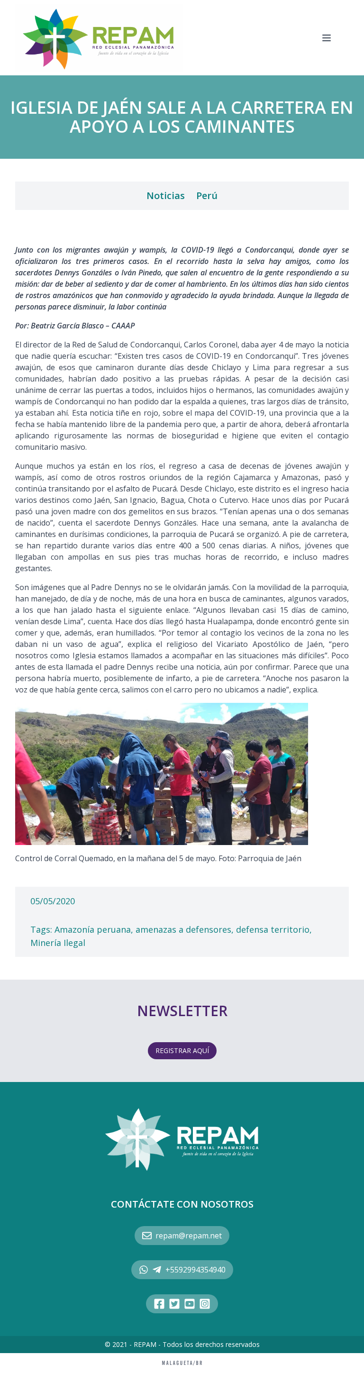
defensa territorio (272, 929)
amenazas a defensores (183, 929)
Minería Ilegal (57, 942)
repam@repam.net (188, 1235)
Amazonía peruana (93, 929)
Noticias (165, 195)
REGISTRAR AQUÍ (182, 1050)
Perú (207, 195)
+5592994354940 (195, 1269)
